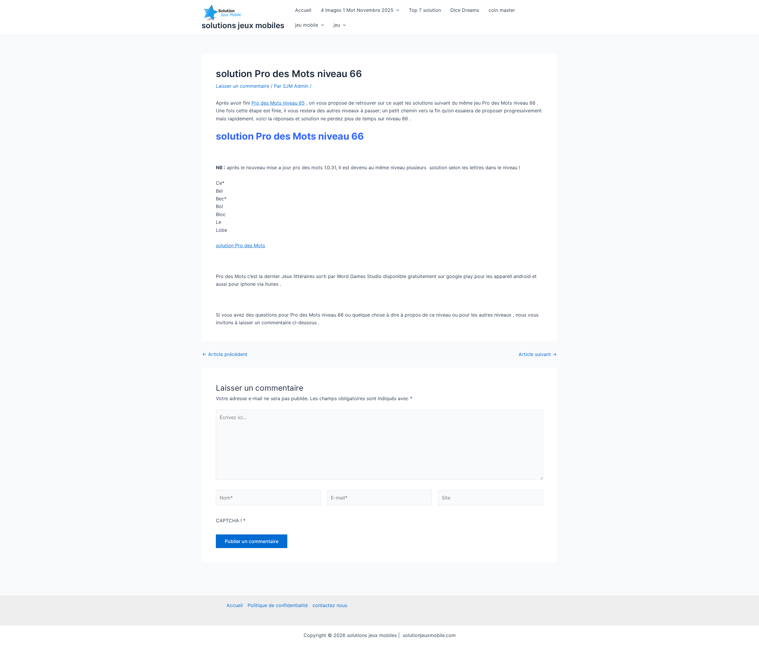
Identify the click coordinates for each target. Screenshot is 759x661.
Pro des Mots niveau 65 (278, 103)
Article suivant (538, 354)
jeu (337, 25)
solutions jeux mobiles (243, 25)
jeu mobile (306, 25)
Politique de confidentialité (278, 605)
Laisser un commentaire (242, 86)
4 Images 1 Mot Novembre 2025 (357, 10)
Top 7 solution (425, 10)
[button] (396, 10)
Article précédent (224, 354)
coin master (502, 10)
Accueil (303, 10)
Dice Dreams (464, 10)
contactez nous (329, 605)
